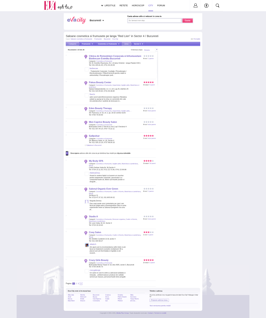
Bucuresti (107, 39)
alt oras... (133, 301)
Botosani (83, 297)
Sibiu (131, 295)
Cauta (187, 20)
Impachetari (116, 85)
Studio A (93, 216)
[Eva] (51, 3)
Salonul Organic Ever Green (103, 189)
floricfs (92, 94)
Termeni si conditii (160, 313)
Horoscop (138, 5)
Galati (107, 299)
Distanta (147, 50)
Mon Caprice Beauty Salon (103, 122)
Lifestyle (110, 5)
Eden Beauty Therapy (100, 108)
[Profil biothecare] (87, 71)
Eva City (115, 39)
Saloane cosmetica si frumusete (81, 39)
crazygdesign (95, 270)
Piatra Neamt (122, 297)
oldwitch (93, 244)
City (150, 5)
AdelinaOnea (95, 173)
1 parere (151, 58)
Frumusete (98, 39)
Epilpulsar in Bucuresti (94, 145)
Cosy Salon (95, 232)
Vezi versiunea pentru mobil (160, 306)
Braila (82, 299)
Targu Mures (134, 299)
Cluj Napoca (97, 299)
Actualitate (10, 5)
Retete (124, 5)
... (131, 111)
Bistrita (82, 295)
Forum (161, 5)
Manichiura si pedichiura (130, 163)
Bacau (70, 299)
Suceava (133, 297)
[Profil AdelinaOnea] (87, 175)
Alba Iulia (71, 295)
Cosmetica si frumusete (104, 61)
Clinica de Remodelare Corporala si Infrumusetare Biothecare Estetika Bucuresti (115, 57)
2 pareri (150, 235)
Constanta (96, 301)
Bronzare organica (118, 219)
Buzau (95, 297)
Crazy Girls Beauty (98, 260)
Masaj (91, 165)
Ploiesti (120, 301)
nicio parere (152, 111)
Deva (107, 297)
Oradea (120, 295)
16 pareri (153, 163)
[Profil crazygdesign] (87, 273)
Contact (150, 313)
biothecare (94, 68)
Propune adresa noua (159, 300)
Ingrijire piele (125, 85)
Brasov (82, 301)
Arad (69, 297)
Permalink (197, 39)
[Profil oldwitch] (87, 247)
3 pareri (152, 85)
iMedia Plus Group (122, 313)
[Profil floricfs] (87, 97)
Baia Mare (71, 301)
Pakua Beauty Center (100, 82)
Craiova (108, 295)
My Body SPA (96, 161)
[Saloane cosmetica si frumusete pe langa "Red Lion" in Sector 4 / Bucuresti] (81, 283)
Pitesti (120, 299)
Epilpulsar (94, 136)
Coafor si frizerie (118, 191)
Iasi (106, 301)
